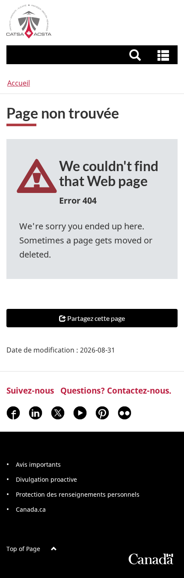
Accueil (18, 83)
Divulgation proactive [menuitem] (46, 479)
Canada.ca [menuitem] (31, 509)
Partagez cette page (96, 318)
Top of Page (23, 549)
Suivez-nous (30, 390)
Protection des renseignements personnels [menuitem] (77, 494)
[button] (93, 54)
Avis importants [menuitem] (38, 464)
